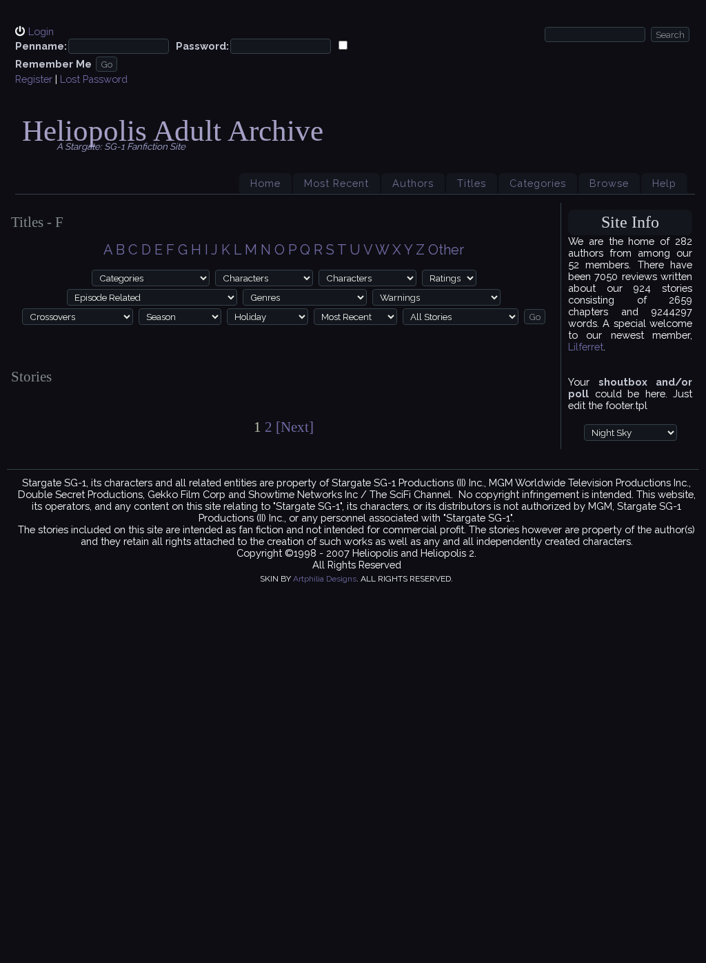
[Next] (295, 427)
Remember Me (53, 64)
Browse (609, 183)
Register (33, 79)
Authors (413, 183)
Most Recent (336, 183)
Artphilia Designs (324, 579)
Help (664, 183)
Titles (471, 183)
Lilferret (585, 347)
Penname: (41, 46)
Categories (538, 183)
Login (41, 31)
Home (265, 183)
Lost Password (94, 79)
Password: (202, 46)
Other (446, 249)
